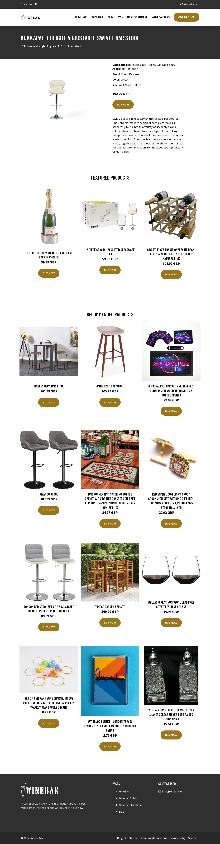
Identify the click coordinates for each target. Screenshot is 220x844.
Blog (121, 811)
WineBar (81, 17)
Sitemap (193, 838)
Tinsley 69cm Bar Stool (48, 386)
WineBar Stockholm (132, 17)
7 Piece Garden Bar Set (110, 607)
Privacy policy (178, 838)
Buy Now (123, 104)
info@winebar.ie (188, 4)
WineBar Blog (161, 17)
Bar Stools (134, 65)
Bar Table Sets (165, 65)
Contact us (131, 838)
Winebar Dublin (102, 17)
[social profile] (36, 4)
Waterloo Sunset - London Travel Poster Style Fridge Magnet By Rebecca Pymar (110, 725)
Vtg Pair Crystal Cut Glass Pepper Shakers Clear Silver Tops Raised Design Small (171, 714)
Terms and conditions (154, 838)
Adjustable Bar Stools (125, 69)
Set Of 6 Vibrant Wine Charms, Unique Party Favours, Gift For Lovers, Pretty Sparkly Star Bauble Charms (49, 702)
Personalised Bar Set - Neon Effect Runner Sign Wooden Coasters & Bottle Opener (171, 390)
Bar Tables (148, 65)
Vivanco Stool (48, 494)
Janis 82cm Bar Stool (110, 386)
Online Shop (186, 17)
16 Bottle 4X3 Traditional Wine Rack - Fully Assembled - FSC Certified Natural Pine (171, 254)
